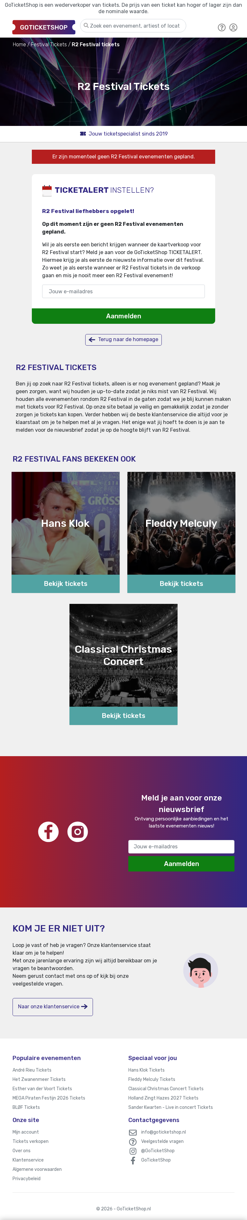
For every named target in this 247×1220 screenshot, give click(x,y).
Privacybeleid (27, 1178)
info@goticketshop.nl (163, 1132)
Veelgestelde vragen (162, 1141)
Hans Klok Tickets (146, 1070)
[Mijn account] (233, 27)
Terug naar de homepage (127, 339)
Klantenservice (28, 1160)
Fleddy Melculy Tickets (151, 1079)
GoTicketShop (156, 1160)
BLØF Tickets (26, 1107)
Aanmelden (123, 316)
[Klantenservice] (222, 27)
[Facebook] (48, 832)
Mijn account (26, 1132)
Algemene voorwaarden (37, 1169)
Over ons (22, 1151)
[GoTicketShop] (44, 27)
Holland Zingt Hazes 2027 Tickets (163, 1098)
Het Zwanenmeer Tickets (39, 1079)
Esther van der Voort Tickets (42, 1089)
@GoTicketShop (158, 1151)
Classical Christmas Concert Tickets (166, 1089)
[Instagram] (78, 832)
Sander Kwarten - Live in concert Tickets (170, 1107)
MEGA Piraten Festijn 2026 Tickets (49, 1098)
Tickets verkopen (31, 1141)
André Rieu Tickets (32, 1070)
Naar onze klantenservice (48, 1006)
